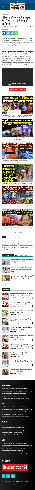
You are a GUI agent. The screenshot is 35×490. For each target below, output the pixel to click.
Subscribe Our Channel (18, 89)
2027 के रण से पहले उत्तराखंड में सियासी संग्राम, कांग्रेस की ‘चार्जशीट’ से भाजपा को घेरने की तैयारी (17, 391)
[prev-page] (3, 284)
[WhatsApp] (8, 476)
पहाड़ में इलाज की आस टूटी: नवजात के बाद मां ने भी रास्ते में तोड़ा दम (12, 396)
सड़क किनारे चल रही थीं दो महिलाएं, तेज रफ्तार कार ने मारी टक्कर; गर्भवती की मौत (14, 393)
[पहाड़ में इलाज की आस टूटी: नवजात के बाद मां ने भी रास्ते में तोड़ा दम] (5, 321)
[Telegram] (12, 33)
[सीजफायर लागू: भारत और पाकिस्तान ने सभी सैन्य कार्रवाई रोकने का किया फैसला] (6, 278)
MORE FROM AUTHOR (21, 255)
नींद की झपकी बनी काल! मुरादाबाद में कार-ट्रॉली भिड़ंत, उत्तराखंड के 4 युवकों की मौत (14, 430)
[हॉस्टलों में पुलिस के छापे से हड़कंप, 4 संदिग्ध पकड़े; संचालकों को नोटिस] (5, 372)
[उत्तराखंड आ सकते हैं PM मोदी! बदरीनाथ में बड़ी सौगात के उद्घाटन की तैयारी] (5, 355)
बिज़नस (6, 14)
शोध (19, 237)
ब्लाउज (12, 237)
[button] (20, 94)
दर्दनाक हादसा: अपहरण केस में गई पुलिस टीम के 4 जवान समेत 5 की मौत (13, 427)
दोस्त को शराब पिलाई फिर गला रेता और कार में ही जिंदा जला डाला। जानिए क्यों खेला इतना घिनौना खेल (25, 245)
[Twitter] (8, 33)
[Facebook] (4, 33)
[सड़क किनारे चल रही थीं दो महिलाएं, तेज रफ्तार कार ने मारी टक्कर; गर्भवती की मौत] (5, 313)
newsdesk (5, 26)
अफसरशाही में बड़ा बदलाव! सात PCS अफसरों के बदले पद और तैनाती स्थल (13, 425)
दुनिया (7, 12)
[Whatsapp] (16, 33)
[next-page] (5, 284)
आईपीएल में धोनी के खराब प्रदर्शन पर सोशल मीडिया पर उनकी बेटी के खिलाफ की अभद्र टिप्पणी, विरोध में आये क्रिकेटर (9, 246)
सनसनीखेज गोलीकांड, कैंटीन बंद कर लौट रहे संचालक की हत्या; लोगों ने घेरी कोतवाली (14, 388)
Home (3, 12)
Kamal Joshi (13, 297)
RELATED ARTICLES (8, 255)
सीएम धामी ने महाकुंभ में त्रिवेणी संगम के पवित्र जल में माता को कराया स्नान (13, 434)
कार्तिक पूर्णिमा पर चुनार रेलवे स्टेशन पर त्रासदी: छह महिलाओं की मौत (12, 432)
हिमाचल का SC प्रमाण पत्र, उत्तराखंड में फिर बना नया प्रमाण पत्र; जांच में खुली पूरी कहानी (15, 398)
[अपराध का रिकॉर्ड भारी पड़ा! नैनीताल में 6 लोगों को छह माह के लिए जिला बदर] (5, 363)
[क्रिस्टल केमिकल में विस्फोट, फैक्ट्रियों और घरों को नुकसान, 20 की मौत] (6, 262)
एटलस (8, 237)
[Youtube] (13, 476)
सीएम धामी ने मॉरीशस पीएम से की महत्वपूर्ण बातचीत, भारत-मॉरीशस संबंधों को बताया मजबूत (21, 270)
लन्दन (16, 237)
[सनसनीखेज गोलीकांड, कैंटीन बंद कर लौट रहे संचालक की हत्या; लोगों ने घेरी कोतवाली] (5, 296)
